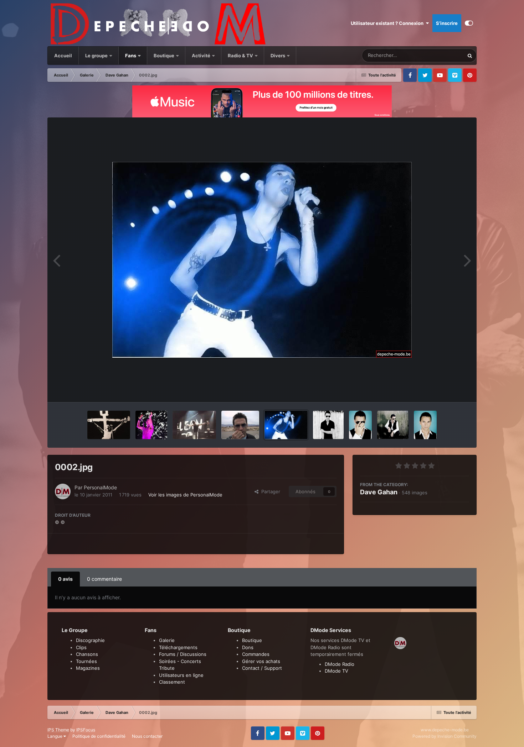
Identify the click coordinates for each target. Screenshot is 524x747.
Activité (201, 55)
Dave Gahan (378, 492)
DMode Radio (339, 664)
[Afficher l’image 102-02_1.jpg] (240, 425)
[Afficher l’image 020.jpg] (328, 425)
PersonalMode (100, 487)
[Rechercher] (469, 55)
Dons (247, 647)
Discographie (90, 640)
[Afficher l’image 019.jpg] (393, 425)
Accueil (63, 55)
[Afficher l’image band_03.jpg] (108, 425)
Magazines (88, 668)
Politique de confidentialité (98, 736)
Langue (55, 736)
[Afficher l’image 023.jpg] (360, 425)
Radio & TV (241, 55)
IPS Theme (58, 729)
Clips (81, 647)
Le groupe (97, 55)
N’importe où (441, 55)
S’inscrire (447, 23)
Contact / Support (262, 668)
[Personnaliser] (469, 23)
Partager (269, 491)
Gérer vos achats (261, 661)
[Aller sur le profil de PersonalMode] (63, 491)
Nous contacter (147, 736)
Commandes (255, 654)
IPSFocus (85, 729)
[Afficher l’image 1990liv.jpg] (194, 425)
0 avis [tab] (65, 579)
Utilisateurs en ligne (181, 675)
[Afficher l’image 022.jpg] (425, 425)
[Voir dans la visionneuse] (262, 260)
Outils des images (440, 389)
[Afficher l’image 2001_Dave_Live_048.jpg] (151, 425)
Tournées (86, 661)
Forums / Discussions (182, 654)
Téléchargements (178, 647)
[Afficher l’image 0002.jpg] (286, 425)
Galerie (167, 640)
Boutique (164, 55)
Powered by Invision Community (444, 736)
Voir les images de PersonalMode (185, 495)
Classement (172, 682)
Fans (131, 55)
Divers (278, 55)
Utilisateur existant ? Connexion (388, 23)
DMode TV (336, 671)
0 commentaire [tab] (104, 579)
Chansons (87, 654)
